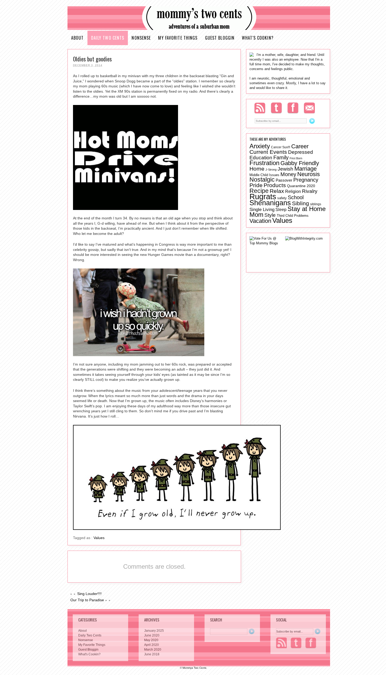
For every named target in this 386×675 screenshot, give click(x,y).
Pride (256, 185)
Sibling (300, 203)
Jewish (285, 169)
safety (282, 198)
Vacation (260, 221)
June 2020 (151, 635)
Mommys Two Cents (194, 667)
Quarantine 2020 (301, 186)
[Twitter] (276, 107)
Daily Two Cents (107, 38)
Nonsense (141, 38)
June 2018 (151, 654)
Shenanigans (270, 203)
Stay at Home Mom (287, 211)
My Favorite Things (177, 38)
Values (99, 538)
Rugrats (262, 196)
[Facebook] (293, 107)
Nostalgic (262, 179)
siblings (315, 204)
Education (260, 157)
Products (275, 185)
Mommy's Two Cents (198, 18)
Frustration (264, 162)
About (77, 38)
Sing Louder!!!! (89, 594)
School (296, 197)
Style (270, 215)
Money (288, 174)
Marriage (305, 168)
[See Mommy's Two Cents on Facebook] (310, 642)
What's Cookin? (258, 38)
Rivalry (309, 191)
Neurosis (308, 174)
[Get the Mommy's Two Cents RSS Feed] (281, 642)
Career (300, 146)
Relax (277, 191)
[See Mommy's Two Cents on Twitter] (296, 642)
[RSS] (259, 107)
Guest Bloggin (220, 38)
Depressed (300, 152)
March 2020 (152, 649)
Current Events (268, 152)
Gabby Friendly (299, 163)
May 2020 (151, 640)
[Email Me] (309, 107)
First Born (296, 158)
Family (281, 157)
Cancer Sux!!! (280, 147)
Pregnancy (305, 180)
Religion (293, 191)
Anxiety (259, 146)
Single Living (261, 209)
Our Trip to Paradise (87, 600)
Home (256, 169)
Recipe (259, 190)
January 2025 (154, 630)
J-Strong (271, 169)
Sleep (280, 209)
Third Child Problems (293, 216)
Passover (284, 180)
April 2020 (151, 645)
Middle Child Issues (264, 175)
